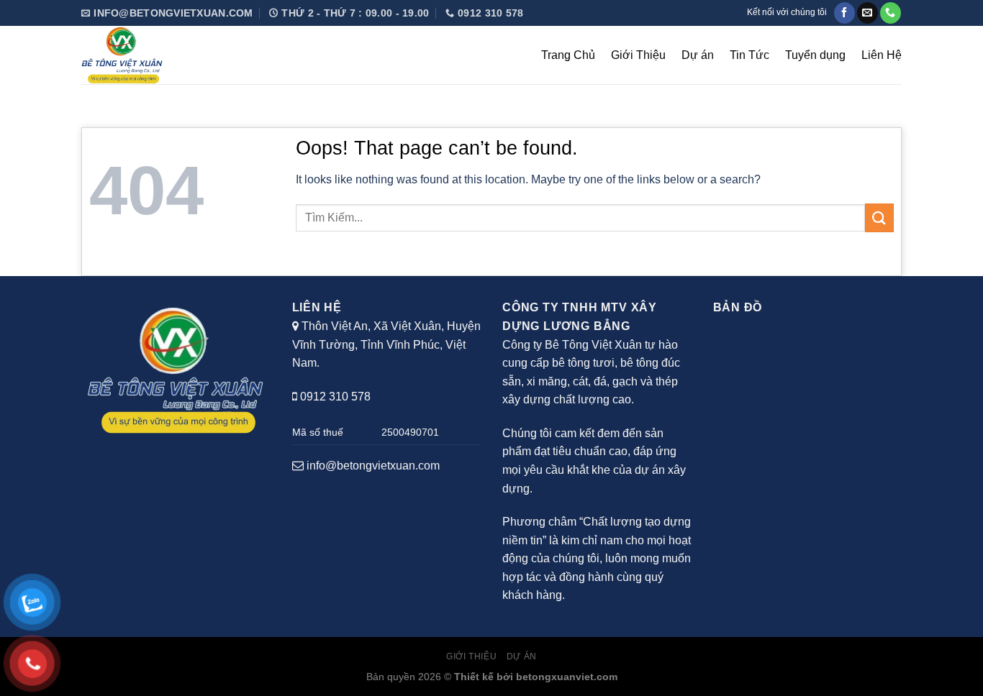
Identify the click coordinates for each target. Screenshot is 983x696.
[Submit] (879, 217)
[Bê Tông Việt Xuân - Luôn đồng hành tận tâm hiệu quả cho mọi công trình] (175, 55)
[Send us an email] (867, 13)
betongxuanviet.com (566, 676)
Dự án (697, 55)
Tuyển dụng (815, 55)
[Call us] (890, 13)
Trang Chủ (568, 55)
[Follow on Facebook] (844, 13)
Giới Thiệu (638, 55)
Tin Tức (749, 55)
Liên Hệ (881, 55)
